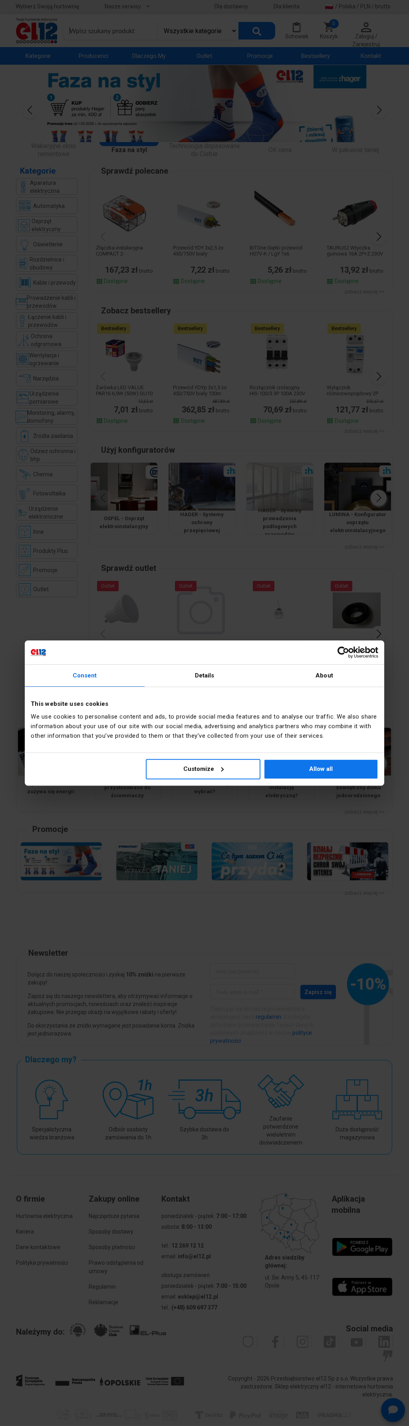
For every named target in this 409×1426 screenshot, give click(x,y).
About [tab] (324, 675)
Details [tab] (204, 675)
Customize (198, 768)
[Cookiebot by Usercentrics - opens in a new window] (343, 652)
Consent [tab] (85, 675)
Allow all (321, 768)
